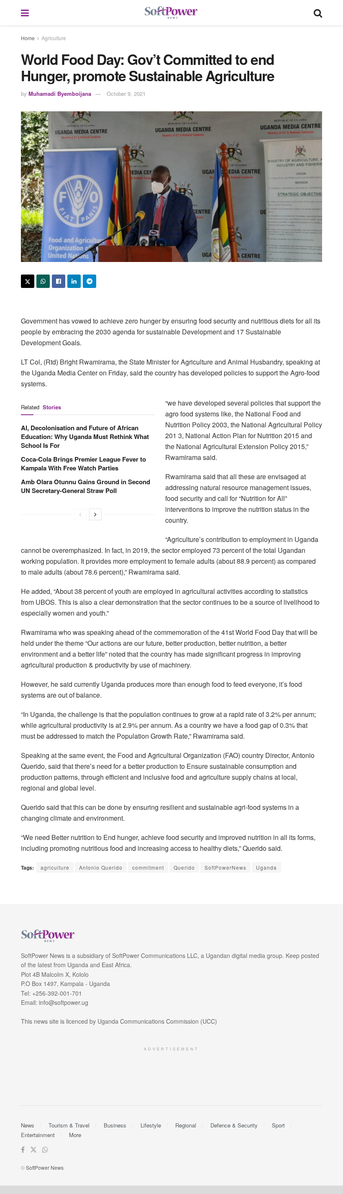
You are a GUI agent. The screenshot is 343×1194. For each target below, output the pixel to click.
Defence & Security (234, 1125)
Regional (185, 1125)
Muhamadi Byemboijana (59, 94)
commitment (148, 867)
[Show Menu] (25, 12)
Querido (184, 867)
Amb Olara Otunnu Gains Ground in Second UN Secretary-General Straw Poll (85, 486)
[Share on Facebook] (58, 281)
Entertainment (38, 1135)
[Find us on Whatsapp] (45, 1150)
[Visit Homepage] (171, 13)
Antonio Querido (101, 867)
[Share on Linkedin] (74, 281)
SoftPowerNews (225, 867)
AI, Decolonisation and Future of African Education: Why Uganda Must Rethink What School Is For (85, 436)
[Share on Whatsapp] (43, 281)
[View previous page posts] (80, 514)
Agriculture (53, 37)
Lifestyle (151, 1125)
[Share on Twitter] (27, 281)
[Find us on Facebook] (23, 1150)
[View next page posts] (95, 514)
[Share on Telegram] (89, 281)
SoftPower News (45, 1167)
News (27, 1125)
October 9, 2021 (126, 94)
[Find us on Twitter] (33, 1150)
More (75, 1135)
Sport (278, 1125)
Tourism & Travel (69, 1125)
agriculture (55, 867)
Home (28, 37)
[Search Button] (318, 12)
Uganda (266, 867)
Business (115, 1125)
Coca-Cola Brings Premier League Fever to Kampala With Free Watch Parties (83, 463)
